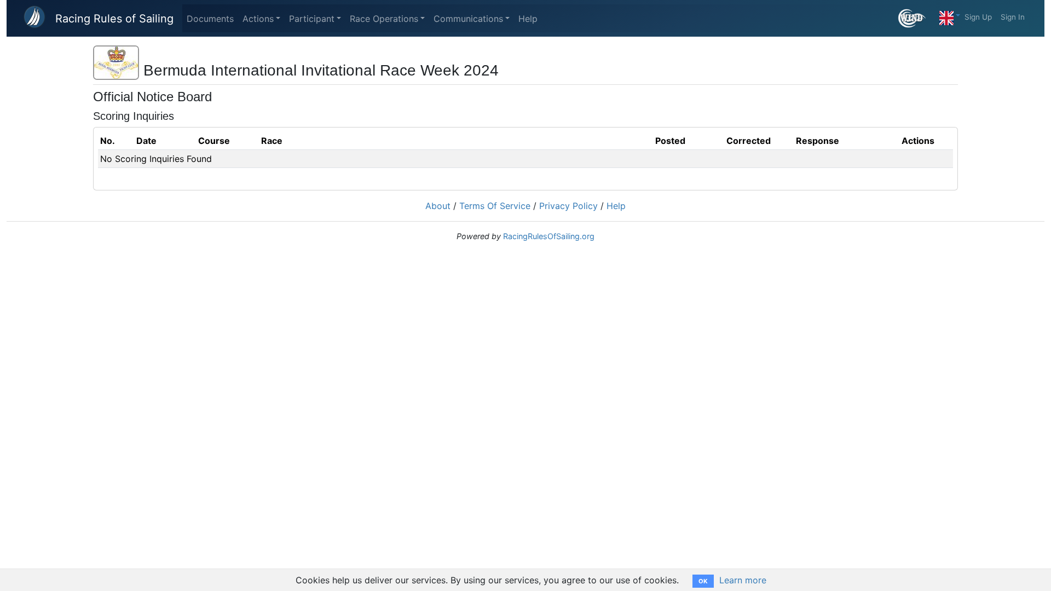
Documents (210, 18)
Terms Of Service (494, 205)
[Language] (949, 15)
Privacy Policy (568, 205)
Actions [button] (258, 18)
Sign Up (978, 17)
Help (528, 18)
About (438, 205)
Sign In (1013, 17)
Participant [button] (311, 18)
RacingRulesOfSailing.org (548, 236)
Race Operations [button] (384, 18)
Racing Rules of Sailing (114, 18)
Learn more (742, 580)
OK (703, 581)
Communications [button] (468, 18)
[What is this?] (916, 18)
